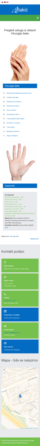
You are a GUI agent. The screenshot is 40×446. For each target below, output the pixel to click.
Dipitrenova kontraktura (14, 101)
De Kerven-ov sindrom (13, 123)
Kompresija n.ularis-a (13, 114)
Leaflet (21, 428)
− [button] (4, 373)
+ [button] (4, 370)
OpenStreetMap (29, 428)
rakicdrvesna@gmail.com (12, 333)
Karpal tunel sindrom (13, 106)
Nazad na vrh (34, 238)
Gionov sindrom (11, 110)
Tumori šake (10, 127)
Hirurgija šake (14, 236)
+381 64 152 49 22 (10, 301)
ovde (6, 227)
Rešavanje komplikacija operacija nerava (19, 93)
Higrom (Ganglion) (12, 135)
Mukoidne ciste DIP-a (13, 131)
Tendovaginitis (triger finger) (15, 118)
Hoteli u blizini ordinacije (11, 318)
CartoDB (36, 428)
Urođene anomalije (12, 97)
